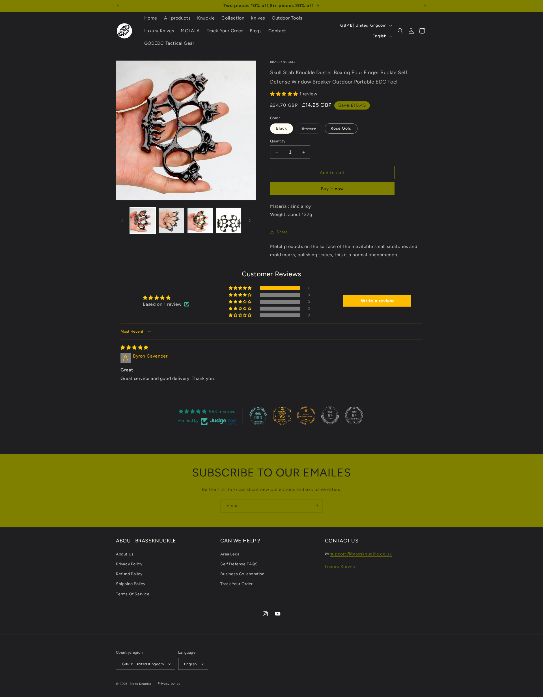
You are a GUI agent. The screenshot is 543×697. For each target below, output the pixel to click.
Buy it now (332, 188)
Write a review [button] (377, 300)
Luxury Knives (340, 566)
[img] (134, 347)
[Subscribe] (316, 505)
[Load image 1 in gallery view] (143, 220)
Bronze (312, 130)
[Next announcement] (425, 5)
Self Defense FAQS (239, 564)
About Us (125, 554)
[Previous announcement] (118, 5)
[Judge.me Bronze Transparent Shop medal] (306, 416)
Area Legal (230, 554)
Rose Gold (341, 128)
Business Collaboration (242, 574)
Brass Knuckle (140, 684)
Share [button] (282, 232)
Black (281, 128)
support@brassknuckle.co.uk (361, 554)
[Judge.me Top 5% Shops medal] (330, 416)
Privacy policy (169, 683)
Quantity (277, 141)
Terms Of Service (133, 594)
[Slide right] (250, 220)
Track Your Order (236, 583)
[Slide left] (122, 220)
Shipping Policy (130, 583)
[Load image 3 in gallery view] (200, 220)
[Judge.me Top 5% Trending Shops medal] (354, 416)
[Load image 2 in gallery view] (171, 220)
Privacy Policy (129, 564)
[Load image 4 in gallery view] (229, 220)
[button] (400, 31)
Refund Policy (129, 574)
